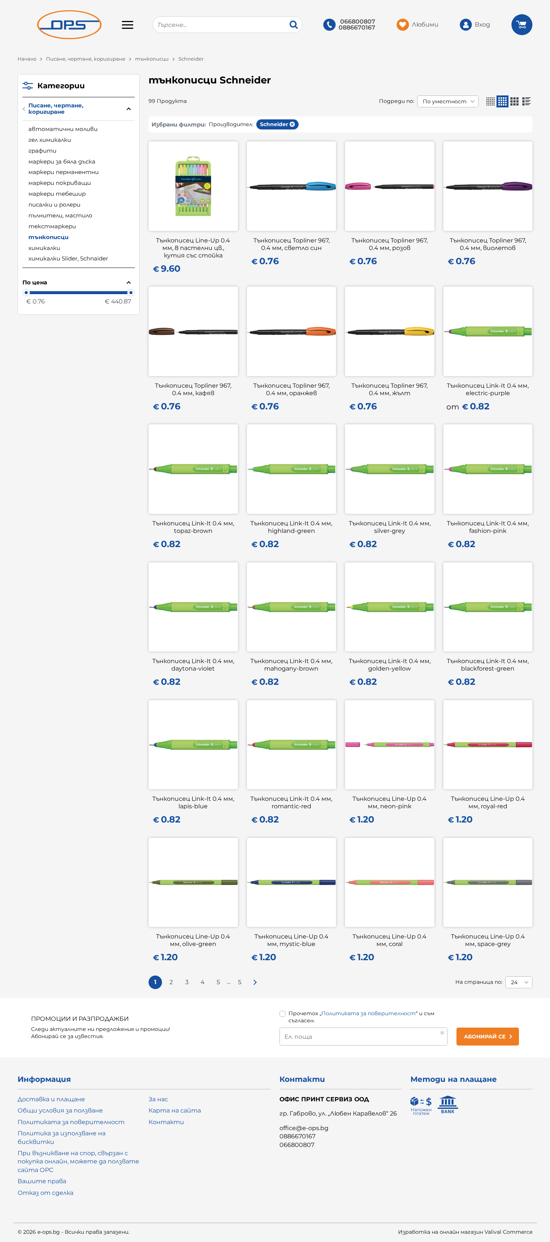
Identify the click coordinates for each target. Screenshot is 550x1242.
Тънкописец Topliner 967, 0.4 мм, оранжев (291, 389)
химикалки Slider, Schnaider (68, 258)
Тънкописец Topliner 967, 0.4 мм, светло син (291, 244)
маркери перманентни (63, 172)
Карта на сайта (175, 1110)
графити (42, 150)
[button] (490, 101)
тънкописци (152, 59)
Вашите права (42, 1181)
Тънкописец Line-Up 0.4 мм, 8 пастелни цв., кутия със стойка (193, 248)
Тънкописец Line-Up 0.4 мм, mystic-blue (291, 940)
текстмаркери (52, 226)
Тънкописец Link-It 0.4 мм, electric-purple (488, 389)
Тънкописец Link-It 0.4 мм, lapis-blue (193, 802)
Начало (27, 59)
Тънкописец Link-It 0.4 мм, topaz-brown (193, 527)
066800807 (357, 22)
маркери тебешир (57, 193)
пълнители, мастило (60, 215)
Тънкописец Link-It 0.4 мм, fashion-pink (488, 527)
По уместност (445, 101)
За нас (158, 1099)
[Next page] (255, 982)
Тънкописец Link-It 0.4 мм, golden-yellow (390, 664)
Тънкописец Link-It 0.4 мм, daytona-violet (193, 664)
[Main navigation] (127, 25)
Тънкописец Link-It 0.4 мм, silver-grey (390, 527)
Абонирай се (484, 1036)
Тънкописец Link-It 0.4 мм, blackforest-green (488, 664)
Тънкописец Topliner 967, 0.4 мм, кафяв (193, 389)
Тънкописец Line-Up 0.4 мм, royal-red (488, 802)
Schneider (274, 124)
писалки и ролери (54, 204)
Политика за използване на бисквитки (62, 1137)
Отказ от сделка (45, 1192)
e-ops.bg (48, 1232)
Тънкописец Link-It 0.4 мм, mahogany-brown (291, 664)
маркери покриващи (59, 182)
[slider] (26, 292)
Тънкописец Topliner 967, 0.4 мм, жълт (389, 389)
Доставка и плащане (51, 1099)
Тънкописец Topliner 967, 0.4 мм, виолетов (488, 244)
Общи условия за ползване (60, 1110)
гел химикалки (49, 139)
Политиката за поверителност (368, 1013)
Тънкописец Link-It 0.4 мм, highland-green (291, 527)
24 (514, 982)
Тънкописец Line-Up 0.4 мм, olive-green (193, 940)
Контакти (166, 1122)
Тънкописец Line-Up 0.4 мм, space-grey (488, 940)
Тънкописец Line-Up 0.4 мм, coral (389, 940)
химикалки (44, 247)
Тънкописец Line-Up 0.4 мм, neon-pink (389, 802)
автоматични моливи (63, 128)
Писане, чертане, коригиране (85, 59)
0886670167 (357, 28)
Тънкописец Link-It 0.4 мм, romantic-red (291, 802)
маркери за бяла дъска (61, 161)
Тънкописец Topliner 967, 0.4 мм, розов (389, 244)
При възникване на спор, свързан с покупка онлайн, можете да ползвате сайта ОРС (78, 1162)
